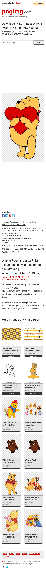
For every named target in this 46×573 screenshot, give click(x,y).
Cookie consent (34, 554)
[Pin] (10, 215)
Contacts (6, 556)
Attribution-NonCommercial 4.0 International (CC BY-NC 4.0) (19, 223)
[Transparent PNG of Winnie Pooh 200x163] (33, 483)
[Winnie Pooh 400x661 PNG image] (11, 483)
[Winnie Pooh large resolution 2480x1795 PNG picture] (33, 409)
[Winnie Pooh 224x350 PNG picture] (11, 521)
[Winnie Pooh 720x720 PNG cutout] (11, 446)
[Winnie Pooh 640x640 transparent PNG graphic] (33, 446)
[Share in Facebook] (3, 215)
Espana (18, 3)
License (11, 554)
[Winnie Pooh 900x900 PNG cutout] (33, 521)
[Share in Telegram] (6, 215)
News (18, 554)
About (5, 554)
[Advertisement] (23, 70)
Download (11, 356)
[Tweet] (13, 215)
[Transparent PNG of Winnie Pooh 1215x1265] (11, 409)
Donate (24, 554)
